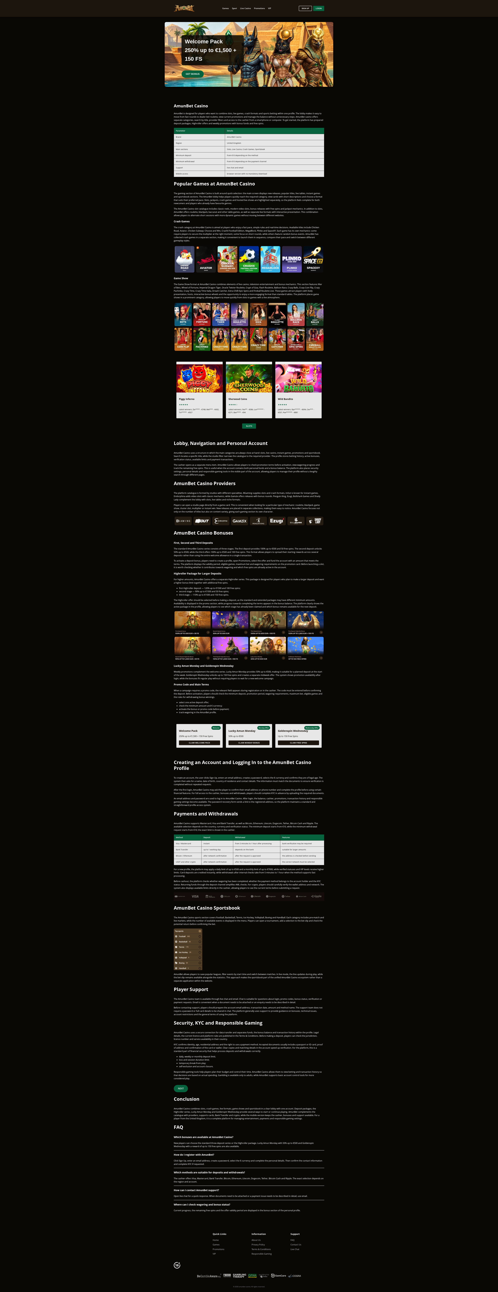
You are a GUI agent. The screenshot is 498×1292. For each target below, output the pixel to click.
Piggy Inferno (186, 399)
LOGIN (319, 8)
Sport (234, 8)
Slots (249, 426)
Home (216, 1240)
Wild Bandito (285, 399)
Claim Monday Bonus (249, 743)
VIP (269, 8)
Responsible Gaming (262, 1253)
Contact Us (295, 1244)
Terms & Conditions (261, 1249)
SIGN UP (305, 8)
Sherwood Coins (238, 399)
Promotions (259, 8)
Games (225, 8)
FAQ (292, 1240)
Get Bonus (193, 74)
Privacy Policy (258, 1244)
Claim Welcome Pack (199, 743)
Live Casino (245, 8)
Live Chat (294, 1249)
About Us (256, 1240)
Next (181, 1088)
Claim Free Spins (298, 743)
